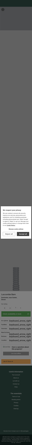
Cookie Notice (11, 225)
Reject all (9, 234)
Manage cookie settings (16, 229)
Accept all (23, 234)
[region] (16, 222)
